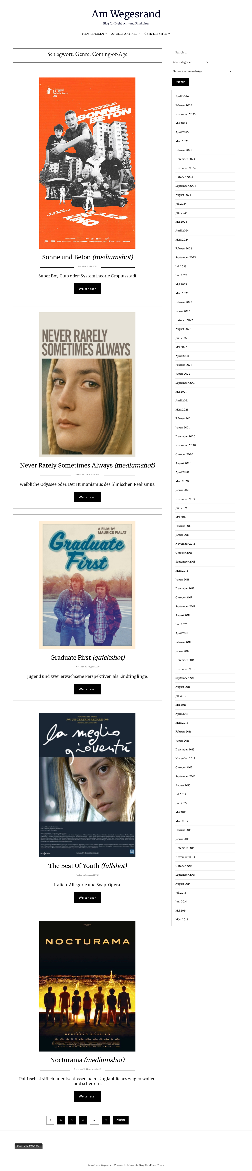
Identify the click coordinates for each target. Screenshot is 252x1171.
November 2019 (185, 499)
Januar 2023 (182, 311)
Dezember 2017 (184, 588)
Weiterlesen (87, 288)
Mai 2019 (180, 517)
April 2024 (182, 230)
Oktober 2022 (184, 320)
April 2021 (181, 400)
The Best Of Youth (87, 866)
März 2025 (181, 141)
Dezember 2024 (185, 159)
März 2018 (181, 570)
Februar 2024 (183, 248)
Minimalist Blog (135, 1165)
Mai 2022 (181, 347)
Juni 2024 (181, 213)
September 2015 (185, 776)
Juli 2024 (181, 203)
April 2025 (182, 132)
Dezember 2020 (185, 436)
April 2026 (182, 96)
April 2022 (182, 356)
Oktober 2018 (183, 552)
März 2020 (182, 481)
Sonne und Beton (87, 257)
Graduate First (87, 657)
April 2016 (181, 714)
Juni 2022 (181, 338)
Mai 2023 (181, 284)
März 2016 (181, 722)
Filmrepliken (93, 34)
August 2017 (182, 615)
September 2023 (185, 257)
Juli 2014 (180, 892)
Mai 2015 (180, 812)
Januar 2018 (182, 579)
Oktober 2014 (183, 866)
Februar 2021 (183, 418)
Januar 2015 (182, 839)
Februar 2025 (183, 150)
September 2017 (185, 606)
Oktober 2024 (184, 177)
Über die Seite (155, 34)
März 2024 (182, 239)
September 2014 (185, 874)
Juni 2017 (181, 624)
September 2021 (185, 382)
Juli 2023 (180, 266)
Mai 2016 (180, 704)
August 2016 (183, 687)
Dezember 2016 (185, 660)
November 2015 (185, 758)
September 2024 (185, 186)
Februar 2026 (183, 105)
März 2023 (181, 293)
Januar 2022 (182, 373)
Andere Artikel (124, 34)
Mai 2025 (181, 123)
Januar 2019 (182, 535)
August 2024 (183, 195)
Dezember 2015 (184, 749)
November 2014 (185, 857)
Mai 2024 (181, 221)
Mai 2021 (180, 391)
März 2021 (181, 409)
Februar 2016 (183, 731)
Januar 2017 (182, 651)
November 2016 (185, 669)
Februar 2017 (183, 642)
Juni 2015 (181, 803)
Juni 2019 (181, 508)
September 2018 (185, 561)
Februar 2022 (183, 365)
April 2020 (182, 472)
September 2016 (185, 678)
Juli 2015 (180, 794)
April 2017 (181, 633)
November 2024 (185, 168)
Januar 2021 (182, 427)
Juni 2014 (181, 901)
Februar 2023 (183, 302)
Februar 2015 (183, 830)
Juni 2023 (181, 275)
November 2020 (185, 445)
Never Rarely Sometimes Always (87, 465)
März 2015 (181, 821)
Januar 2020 (182, 490)
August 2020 (183, 463)
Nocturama (87, 1060)
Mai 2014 (180, 910)
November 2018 (185, 543)
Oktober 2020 (184, 454)
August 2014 (183, 883)
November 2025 (185, 114)
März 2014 (181, 919)
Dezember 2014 (185, 848)
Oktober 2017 (183, 597)
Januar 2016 (182, 740)
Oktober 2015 (183, 767)
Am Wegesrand (126, 14)
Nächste (121, 1120)
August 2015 (182, 785)
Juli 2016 (180, 696)
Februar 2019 (183, 526)
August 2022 (183, 329)
